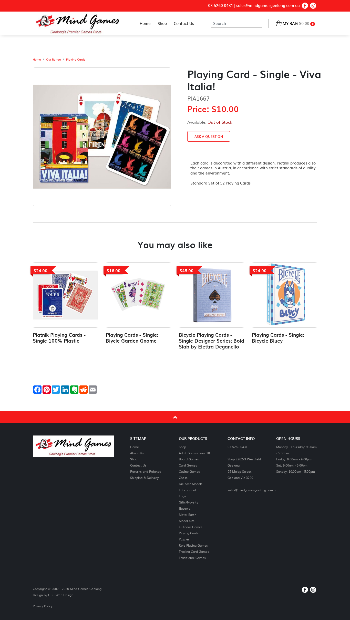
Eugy (182, 495)
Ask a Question (208, 136)
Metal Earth (187, 514)
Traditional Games (192, 557)
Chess (183, 477)
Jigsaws (184, 508)
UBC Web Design (60, 595)
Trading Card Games (194, 551)
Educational (187, 489)
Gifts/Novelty (188, 502)
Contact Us (138, 465)
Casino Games (189, 471)
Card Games (188, 465)
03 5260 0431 (220, 5)
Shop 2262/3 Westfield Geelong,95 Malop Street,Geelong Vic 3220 (244, 468)
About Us (137, 452)
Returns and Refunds (145, 471)
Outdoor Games (190, 526)
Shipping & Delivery (144, 477)
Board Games (189, 459)
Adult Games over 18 (194, 452)
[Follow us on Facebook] (305, 6)
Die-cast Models (190, 483)
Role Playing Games (193, 545)
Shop (133, 459)
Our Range (53, 59)
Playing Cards (75, 59)
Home (37, 59)
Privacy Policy (42, 606)
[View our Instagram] (313, 6)
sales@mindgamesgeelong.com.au (268, 5)
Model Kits (186, 520)
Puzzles (184, 539)
